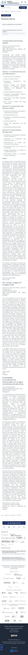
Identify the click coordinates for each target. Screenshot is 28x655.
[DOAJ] (6, 541)
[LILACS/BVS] (15, 541)
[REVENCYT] (3, 545)
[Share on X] (19, 527)
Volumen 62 (12, 11)
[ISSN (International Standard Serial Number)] (15, 616)
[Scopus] (5, 535)
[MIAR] (19, 538)
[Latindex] (16, 593)
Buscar (23, 7)
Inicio (2, 11)
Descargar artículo (14, 523)
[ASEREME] (20, 621)
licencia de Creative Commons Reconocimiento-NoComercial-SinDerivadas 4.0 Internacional (14, 642)
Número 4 (19, 11)
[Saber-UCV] (4, 593)
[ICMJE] (20, 601)
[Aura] (10, 601)
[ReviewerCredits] (21, 608)
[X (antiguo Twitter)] (17, 612)
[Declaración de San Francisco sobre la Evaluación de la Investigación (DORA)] (7, 616)
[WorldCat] (23, 593)
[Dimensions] (7, 612)
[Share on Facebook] (14, 527)
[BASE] (10, 545)
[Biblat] (5, 597)
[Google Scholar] (8, 538)
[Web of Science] (16, 535)
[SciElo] (24, 538)
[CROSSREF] (6, 608)
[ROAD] (10, 593)
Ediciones (7, 11)
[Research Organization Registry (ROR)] (8, 621)
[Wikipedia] (23, 612)
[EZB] (4, 601)
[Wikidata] (15, 621)
